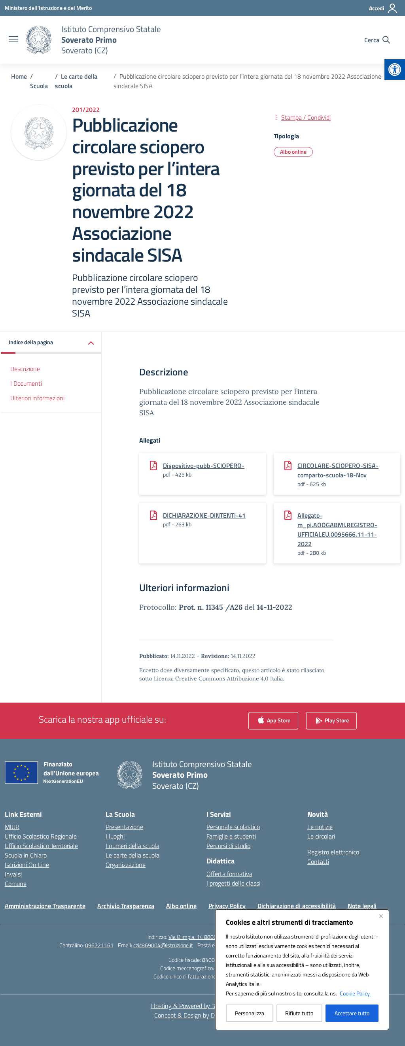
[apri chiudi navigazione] (13, 40)
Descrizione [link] (25, 368)
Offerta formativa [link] (229, 873)
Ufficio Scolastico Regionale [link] (41, 836)
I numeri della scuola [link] (132, 845)
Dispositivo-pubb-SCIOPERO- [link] (203, 465)
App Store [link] (278, 720)
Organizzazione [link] (126, 864)
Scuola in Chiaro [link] (26, 855)
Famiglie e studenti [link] (231, 836)
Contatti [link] (318, 861)
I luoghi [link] (115, 836)
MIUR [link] (12, 826)
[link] (394, 69)
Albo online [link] (293, 151)
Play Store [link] (336, 720)
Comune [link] (15, 883)
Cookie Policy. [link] (355, 993)
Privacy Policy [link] (227, 905)
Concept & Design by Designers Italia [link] (202, 1015)
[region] (302, 969)
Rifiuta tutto (299, 1013)
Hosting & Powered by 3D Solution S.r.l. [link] (202, 1005)
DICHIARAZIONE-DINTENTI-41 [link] (204, 515)
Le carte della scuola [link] (132, 855)
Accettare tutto (352, 1013)
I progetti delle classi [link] (233, 883)
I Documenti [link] (26, 383)
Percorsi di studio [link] (228, 845)
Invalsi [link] (13, 874)
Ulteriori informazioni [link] (37, 398)
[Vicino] (381, 916)
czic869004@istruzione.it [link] (163, 945)
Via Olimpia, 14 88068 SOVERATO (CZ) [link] (212, 937)
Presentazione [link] (124, 826)
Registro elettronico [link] (333, 852)
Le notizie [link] (320, 826)
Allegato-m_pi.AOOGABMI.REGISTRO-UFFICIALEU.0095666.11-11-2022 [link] (337, 529)
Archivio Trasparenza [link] (125, 905)
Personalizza (249, 1013)
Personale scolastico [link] (233, 826)
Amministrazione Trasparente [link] (45, 905)
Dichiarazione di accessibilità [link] (296, 905)
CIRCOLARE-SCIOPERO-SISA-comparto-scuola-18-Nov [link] (338, 470)
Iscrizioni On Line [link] (27, 864)
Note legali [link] (362, 905)
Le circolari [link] (321, 836)
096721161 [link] (99, 945)
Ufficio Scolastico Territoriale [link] (41, 845)
